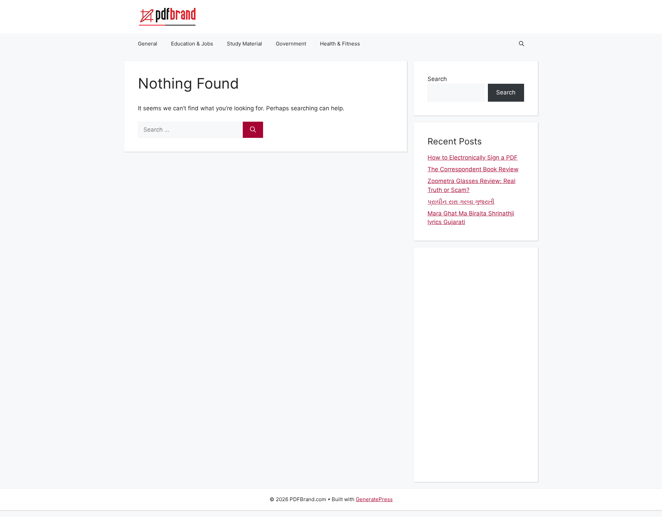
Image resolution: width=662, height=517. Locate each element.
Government (291, 43)
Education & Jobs (192, 43)
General (147, 43)
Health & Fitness (340, 43)
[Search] (253, 130)
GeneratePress (374, 499)
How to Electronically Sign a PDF (473, 157)
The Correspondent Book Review (473, 169)
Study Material (244, 43)
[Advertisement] (476, 364)
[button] (521, 43)
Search (437, 78)
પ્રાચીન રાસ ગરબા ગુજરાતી (461, 201)
